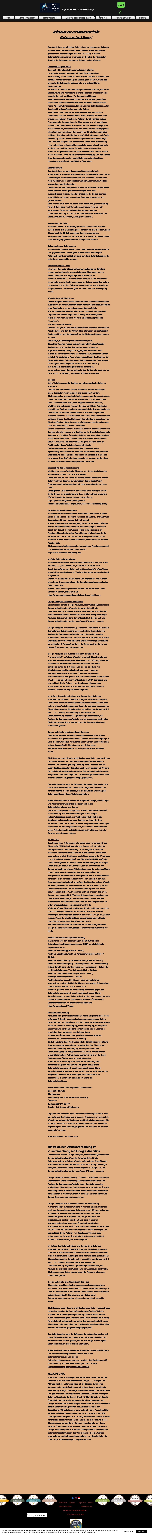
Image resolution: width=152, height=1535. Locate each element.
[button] (120, 12)
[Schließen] (149, 1531)
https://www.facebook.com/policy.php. (65, 553)
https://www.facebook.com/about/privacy (89, 504)
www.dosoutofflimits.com (81, 301)
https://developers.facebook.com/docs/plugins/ (75, 526)
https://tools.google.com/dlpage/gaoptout (74, 1327)
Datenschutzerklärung (89, 1532)
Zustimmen (141, 1531)
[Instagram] (76, 1498)
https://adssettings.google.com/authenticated (68, 1367)
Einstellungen (128, 1531)
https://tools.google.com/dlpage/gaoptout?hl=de (69, 921)
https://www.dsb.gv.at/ (57, 1006)
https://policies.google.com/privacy (64, 1360)
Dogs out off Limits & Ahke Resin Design (78, 9)
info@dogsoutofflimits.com (66, 1107)
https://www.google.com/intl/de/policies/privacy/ (69, 595)
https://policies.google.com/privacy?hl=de (66, 500)
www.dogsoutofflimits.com (67, 1120)
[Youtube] (79, 1498)
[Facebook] (73, 1498)
